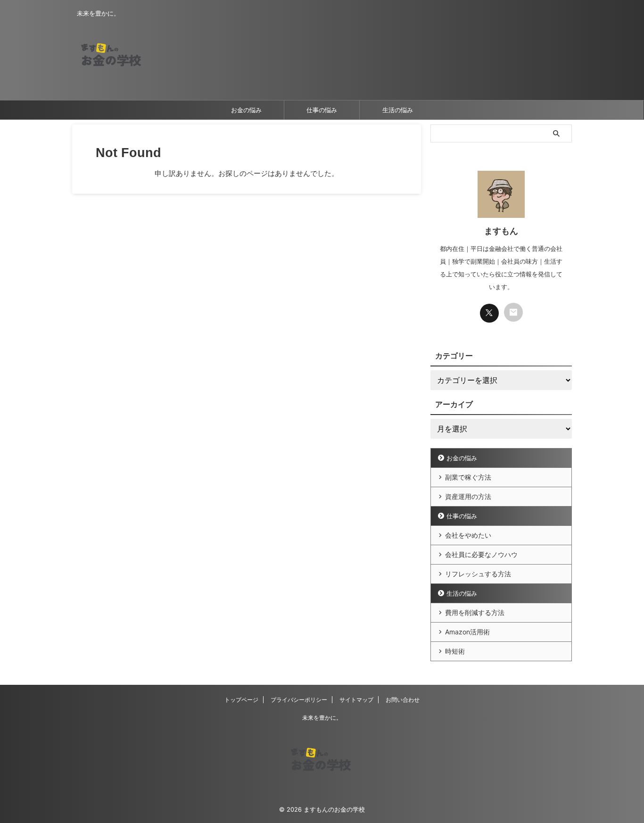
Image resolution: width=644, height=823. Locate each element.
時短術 (455, 651)
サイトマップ (356, 699)
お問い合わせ (403, 699)
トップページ (241, 699)
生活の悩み (397, 110)
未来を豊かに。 (322, 717)
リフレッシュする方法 (478, 574)
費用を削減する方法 (474, 612)
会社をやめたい (468, 535)
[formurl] (513, 312)
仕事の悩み (321, 110)
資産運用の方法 (468, 496)
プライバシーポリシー (299, 699)
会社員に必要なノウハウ (481, 554)
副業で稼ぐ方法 (468, 477)
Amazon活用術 (467, 632)
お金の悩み (246, 110)
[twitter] (489, 313)
